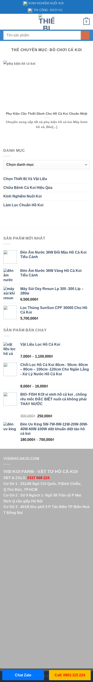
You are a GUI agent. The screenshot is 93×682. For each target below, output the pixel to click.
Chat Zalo (23, 675)
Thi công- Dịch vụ (47, 10)
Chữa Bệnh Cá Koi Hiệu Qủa (27, 188)
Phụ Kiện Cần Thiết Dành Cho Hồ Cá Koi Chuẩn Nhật (46, 113)
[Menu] (6, 21)
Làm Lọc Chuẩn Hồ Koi (23, 205)
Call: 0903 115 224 (70, 675)
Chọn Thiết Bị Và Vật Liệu (25, 179)
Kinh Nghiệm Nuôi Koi (46, 3)
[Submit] (85, 35)
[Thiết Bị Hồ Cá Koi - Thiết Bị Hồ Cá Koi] (46, 22)
